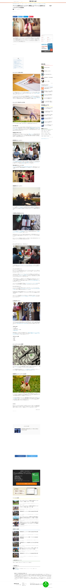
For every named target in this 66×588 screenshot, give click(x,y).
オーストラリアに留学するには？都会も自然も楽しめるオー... (48, 118)
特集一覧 (52, 83)
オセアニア (49, 39)
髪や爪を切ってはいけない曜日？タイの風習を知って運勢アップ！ (48, 91)
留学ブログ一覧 (24, 585)
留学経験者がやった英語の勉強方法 (48, 78)
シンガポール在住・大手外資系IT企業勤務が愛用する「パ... (48, 88)
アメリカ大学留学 (15, 231)
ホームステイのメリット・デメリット (18, 64)
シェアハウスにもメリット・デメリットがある (31, 283)
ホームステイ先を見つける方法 (18, 60)
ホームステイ (21, 92)
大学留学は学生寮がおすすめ (17, 63)
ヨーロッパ (43, 39)
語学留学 (30, 562)
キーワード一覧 (51, 137)
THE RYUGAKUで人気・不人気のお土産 (22, 323)
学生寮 (27, 92)
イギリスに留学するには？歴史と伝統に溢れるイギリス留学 (48, 115)
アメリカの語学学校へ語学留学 (17, 161)
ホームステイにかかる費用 (17, 66)
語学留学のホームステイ (17, 61)
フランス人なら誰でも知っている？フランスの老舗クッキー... (48, 98)
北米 (42, 37)
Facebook (23, 584)
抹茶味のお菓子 (16, 330)
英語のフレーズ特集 (46, 81)
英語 (42, 130)
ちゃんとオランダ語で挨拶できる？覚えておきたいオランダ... (48, 95)
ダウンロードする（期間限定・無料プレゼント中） (26, 483)
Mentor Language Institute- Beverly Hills (26, 166)
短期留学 (27, 162)
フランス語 (43, 134)
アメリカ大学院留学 (21, 231)
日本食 (50, 134)
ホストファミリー (36, 162)
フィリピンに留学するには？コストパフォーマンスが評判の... (48, 125)
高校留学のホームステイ (17, 62)
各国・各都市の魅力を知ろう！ (48, 74)
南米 (48, 37)
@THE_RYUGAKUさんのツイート (45, 138)
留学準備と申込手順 (46, 67)
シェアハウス (30, 92)
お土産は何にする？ (16, 65)
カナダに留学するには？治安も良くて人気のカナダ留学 (48, 111)
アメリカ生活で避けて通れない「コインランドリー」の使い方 (48, 101)
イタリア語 (46, 130)
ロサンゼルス (14, 166)
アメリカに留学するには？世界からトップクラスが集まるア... (48, 108)
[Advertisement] (26, 445)
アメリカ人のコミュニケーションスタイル (26, 288)
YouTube (14, 182)
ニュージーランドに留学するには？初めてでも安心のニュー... (48, 121)
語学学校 (49, 130)
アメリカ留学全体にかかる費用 (28, 369)
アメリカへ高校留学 (20, 207)
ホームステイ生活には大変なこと (34, 280)
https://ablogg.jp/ (17, 569)
